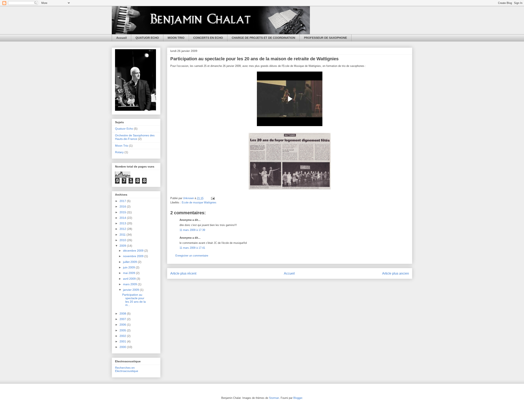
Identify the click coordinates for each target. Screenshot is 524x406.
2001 (123, 341)
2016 (123, 206)
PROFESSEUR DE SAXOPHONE (325, 37)
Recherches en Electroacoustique (126, 369)
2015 (123, 212)
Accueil (121, 37)
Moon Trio (121, 145)
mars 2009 (130, 284)
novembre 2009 (133, 256)
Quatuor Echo (124, 128)
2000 (123, 347)
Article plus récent (183, 273)
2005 (123, 330)
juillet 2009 (130, 261)
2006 (123, 324)
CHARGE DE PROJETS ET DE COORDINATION (263, 37)
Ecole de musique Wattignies (199, 202)
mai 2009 (129, 273)
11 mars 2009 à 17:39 (192, 230)
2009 (123, 245)
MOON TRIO (176, 37)
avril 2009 (130, 278)
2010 (123, 240)
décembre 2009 (133, 250)
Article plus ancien (395, 273)
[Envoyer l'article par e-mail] (213, 198)
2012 (123, 228)
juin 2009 (129, 267)
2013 (123, 223)
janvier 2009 (131, 289)
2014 (123, 217)
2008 (123, 313)
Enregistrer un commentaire (191, 255)
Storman (274, 397)
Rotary (119, 152)
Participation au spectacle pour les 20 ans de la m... (134, 300)
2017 (123, 201)
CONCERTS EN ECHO (208, 37)
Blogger (297, 397)
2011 (123, 234)
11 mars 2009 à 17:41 (192, 247)
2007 (123, 319)
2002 (123, 336)
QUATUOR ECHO (147, 37)
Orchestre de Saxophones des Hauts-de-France (135, 137)
